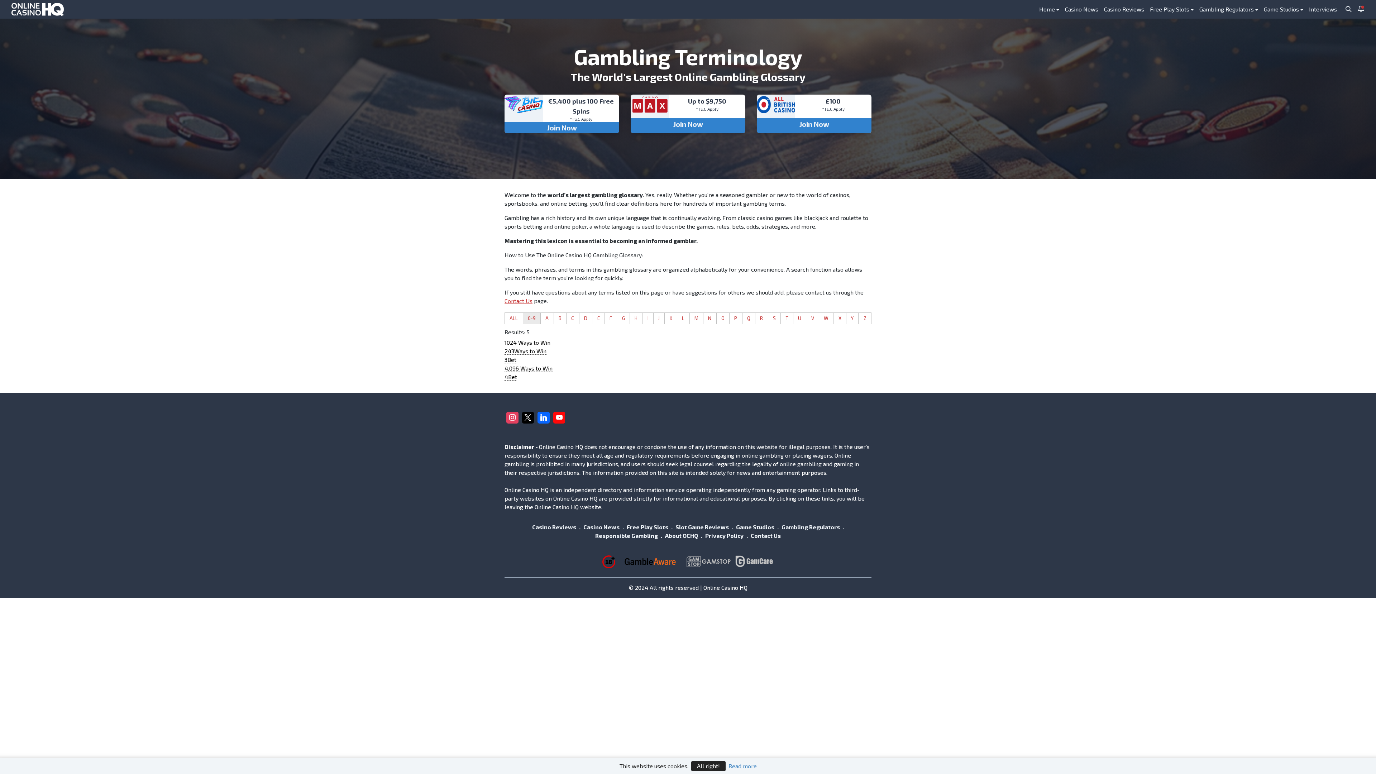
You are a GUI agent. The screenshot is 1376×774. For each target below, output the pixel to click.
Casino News (1081, 9)
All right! (708, 766)
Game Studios (1281, 9)
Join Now (562, 127)
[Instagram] (512, 418)
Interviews (1323, 9)
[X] (528, 418)
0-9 (532, 318)
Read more (742, 766)
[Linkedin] (543, 418)
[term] (527, 342)
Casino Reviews (1124, 9)
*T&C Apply (581, 118)
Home (1047, 9)
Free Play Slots (1169, 9)
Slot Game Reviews (702, 527)
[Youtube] (559, 418)
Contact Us (518, 300)
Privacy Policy (724, 535)
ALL (514, 318)
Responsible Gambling (626, 535)
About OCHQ (681, 535)
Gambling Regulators (1226, 9)
